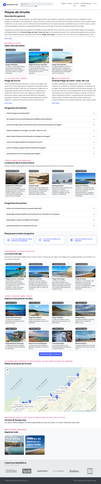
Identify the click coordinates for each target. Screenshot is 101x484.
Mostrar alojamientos (28, 6)
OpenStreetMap (81, 411)
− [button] (7, 373)
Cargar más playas (50, 354)
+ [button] (7, 370)
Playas (63, 3)
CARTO (94, 411)
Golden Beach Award (86, 4)
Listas (70, 3)
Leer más (8, 39)
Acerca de (76, 4)
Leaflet (73, 411)
